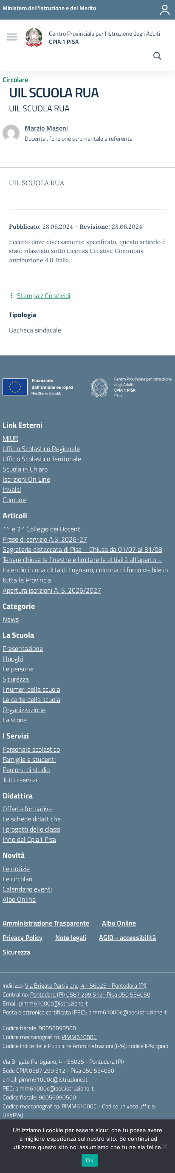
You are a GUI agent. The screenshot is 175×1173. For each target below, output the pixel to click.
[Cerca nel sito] (157, 56)
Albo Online (19, 899)
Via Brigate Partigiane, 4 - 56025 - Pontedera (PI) (86, 985)
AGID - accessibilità (127, 937)
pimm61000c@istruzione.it (53, 1003)
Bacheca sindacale (35, 330)
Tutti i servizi (20, 780)
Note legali (70, 937)
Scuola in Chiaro (25, 469)
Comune (14, 499)
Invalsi (12, 489)
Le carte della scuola (31, 699)
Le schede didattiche (32, 819)
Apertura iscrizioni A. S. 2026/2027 (52, 590)
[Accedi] (164, 9)
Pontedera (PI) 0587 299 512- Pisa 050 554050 (90, 994)
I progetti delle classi (31, 829)
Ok (89, 1160)
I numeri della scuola (31, 689)
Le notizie (16, 868)
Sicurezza (16, 679)
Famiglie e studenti (29, 759)
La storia (15, 720)
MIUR (10, 438)
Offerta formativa (27, 809)
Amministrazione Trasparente (46, 923)
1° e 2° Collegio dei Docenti (42, 529)
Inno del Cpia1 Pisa (29, 839)
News (11, 619)
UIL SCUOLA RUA (36, 183)
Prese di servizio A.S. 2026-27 (45, 539)
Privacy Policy (22, 937)
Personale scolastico (31, 749)
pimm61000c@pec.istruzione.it (127, 1012)
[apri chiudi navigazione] (12, 38)
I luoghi (13, 658)
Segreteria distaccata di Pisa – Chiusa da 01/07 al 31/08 (82, 549)
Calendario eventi (27, 889)
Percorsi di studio (26, 769)
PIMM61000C (79, 1036)
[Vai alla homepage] (33, 37)
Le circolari (17, 879)
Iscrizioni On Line (26, 479)
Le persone (18, 669)
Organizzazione (24, 709)
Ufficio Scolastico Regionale (41, 448)
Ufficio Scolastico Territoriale (42, 459)
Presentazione (23, 648)
